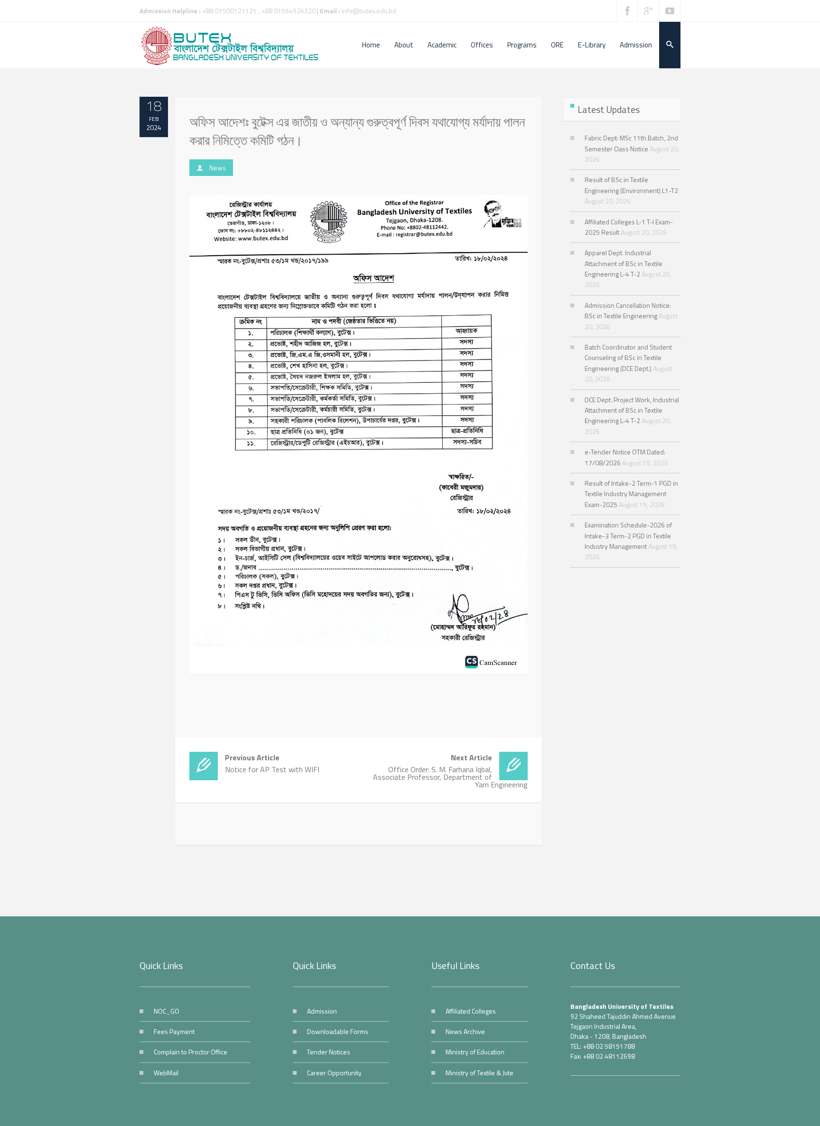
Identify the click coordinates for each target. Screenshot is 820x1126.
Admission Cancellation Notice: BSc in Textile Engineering (628, 310)
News (217, 168)
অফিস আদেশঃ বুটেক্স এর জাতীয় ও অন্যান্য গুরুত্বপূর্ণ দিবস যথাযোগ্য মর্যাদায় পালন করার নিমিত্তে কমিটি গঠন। (357, 130)
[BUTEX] (234, 45)
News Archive (465, 1031)
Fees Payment (174, 1031)
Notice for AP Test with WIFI (272, 763)
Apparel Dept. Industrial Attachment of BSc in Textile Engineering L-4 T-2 (623, 263)
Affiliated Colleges (471, 1011)
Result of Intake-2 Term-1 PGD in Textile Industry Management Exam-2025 (631, 493)
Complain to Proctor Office (190, 1052)
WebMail (166, 1073)
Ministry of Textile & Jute (479, 1073)
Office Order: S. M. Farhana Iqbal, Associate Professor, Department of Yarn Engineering (450, 771)
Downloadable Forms (337, 1031)
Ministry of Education (475, 1052)
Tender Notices (328, 1052)
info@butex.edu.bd (369, 11)
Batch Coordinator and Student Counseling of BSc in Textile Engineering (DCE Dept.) (628, 357)
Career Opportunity (334, 1073)
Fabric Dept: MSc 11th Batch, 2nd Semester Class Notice (631, 143)
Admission (322, 1011)
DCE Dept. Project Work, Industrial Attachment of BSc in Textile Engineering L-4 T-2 (632, 410)
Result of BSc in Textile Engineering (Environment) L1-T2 (631, 185)
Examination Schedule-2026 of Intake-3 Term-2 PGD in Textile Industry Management (628, 535)
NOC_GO (166, 1011)
